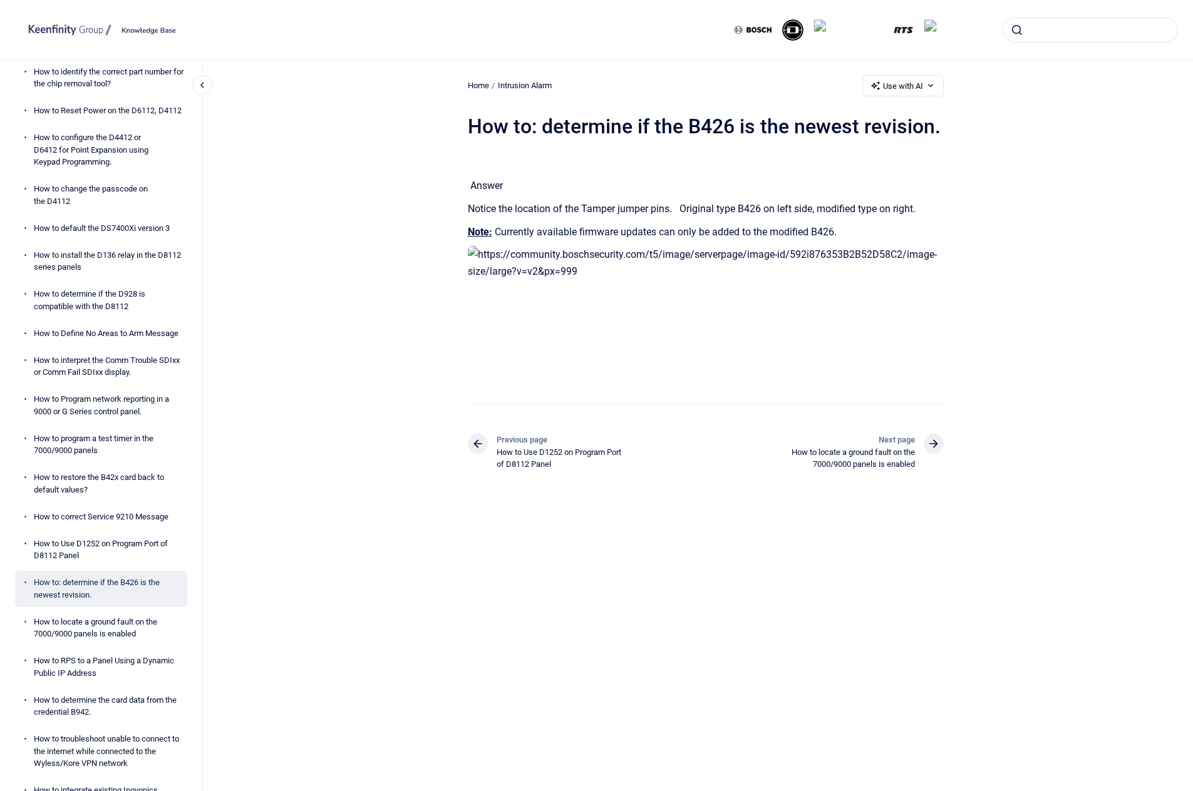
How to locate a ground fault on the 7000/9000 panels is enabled (95, 628)
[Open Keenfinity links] (1173, 70)
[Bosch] (753, 30)
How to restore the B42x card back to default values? (99, 483)
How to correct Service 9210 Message (101, 516)
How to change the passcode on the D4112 (91, 195)
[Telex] (941, 30)
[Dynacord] (792, 30)
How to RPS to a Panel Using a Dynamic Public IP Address (104, 667)
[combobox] (1090, 30)
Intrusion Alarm (525, 85)
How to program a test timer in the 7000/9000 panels (93, 445)
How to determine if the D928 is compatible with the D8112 (89, 300)
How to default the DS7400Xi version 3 (102, 228)
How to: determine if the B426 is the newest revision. (97, 589)
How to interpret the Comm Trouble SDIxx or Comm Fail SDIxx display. (107, 366)
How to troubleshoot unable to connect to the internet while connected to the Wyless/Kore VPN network (106, 751)
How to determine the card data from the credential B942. (105, 706)
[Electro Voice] (848, 30)
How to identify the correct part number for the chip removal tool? (108, 78)
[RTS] (903, 30)
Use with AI (903, 86)
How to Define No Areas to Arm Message (106, 333)
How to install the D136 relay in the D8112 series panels (107, 261)
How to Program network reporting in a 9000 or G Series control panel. (101, 405)
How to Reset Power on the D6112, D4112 (108, 110)
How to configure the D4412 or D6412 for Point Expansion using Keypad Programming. (91, 149)
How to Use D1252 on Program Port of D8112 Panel (101, 550)
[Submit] (1017, 30)
